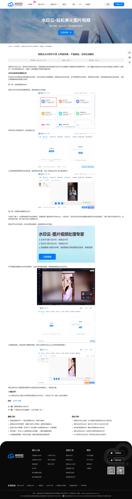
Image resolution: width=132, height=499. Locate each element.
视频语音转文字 (70, 477)
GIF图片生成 (51, 455)
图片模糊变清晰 (37, 472)
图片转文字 (51, 464)
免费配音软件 (73, 485)
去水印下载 (49, 485)
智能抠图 (34, 464)
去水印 (15, 401)
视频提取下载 (70, 468)
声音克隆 (83, 485)
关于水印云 (90, 460)
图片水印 (41, 4)
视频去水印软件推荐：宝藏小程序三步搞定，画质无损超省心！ (31, 424)
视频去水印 (69, 455)
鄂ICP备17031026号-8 (54, 496)
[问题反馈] (129, 62)
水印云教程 (16, 46)
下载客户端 (118, 4)
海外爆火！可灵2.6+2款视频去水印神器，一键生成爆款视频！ (31, 431)
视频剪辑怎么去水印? (21, 406)
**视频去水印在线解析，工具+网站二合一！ (29, 410)
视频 (19, 401)
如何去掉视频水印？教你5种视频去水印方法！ (90, 428)
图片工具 (36, 450)
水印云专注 (86, 496)
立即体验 (64, 32)
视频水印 (53, 4)
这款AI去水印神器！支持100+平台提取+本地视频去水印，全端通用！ (34, 428)
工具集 (31, 3)
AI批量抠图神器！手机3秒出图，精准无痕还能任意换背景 (29, 434)
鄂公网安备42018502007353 (73, 496)
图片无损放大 (52, 460)
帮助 (88, 450)
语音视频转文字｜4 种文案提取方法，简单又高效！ (27, 421)
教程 (64, 4)
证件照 (34, 468)
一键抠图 (40, 485)
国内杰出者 (107, 496)
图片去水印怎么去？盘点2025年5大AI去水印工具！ (92, 424)
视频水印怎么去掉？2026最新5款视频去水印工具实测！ (93, 421)
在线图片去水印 (37, 455)
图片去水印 (20, 485)
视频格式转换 (70, 472)
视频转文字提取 (61, 485)
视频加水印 (69, 460)
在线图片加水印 (37, 460)
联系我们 (89, 464)
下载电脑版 (117, 453)
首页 (10, 46)
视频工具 (70, 450)
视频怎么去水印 (70, 464)
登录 (108, 4)
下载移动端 (117, 460)
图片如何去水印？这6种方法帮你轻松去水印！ (90, 431)
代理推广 (89, 468)
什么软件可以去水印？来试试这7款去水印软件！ (90, 434)
